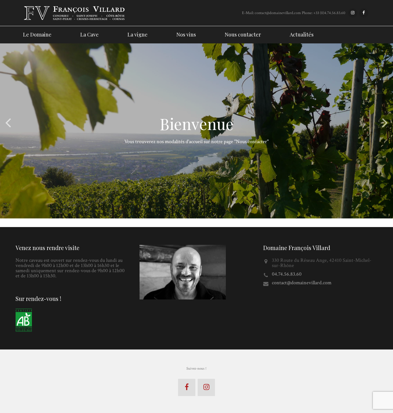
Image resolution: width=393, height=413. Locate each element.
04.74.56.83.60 (287, 274)
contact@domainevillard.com (301, 282)
